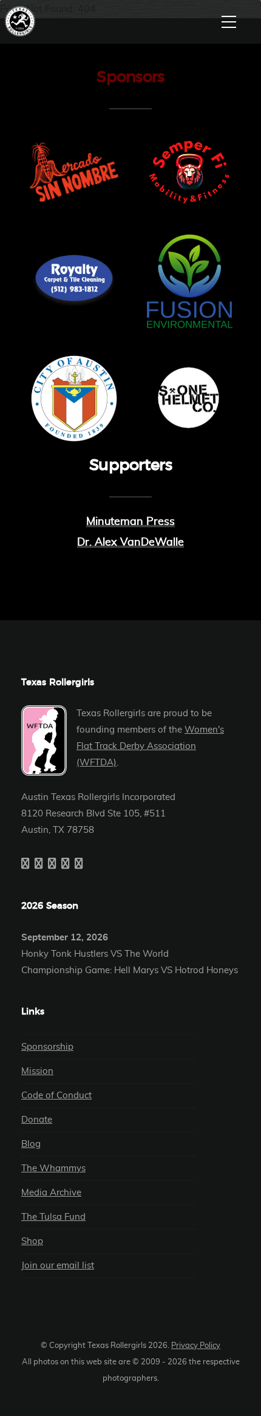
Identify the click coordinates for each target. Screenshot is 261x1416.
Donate (36, 1119)
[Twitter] (39, 864)
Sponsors (130, 77)
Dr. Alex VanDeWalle (130, 542)
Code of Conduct (56, 1095)
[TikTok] (79, 864)
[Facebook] (25, 864)
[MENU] (229, 22)
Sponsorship (47, 1047)
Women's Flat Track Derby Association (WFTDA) (150, 746)
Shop (32, 1241)
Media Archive (51, 1192)
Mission (37, 1071)
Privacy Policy (195, 1346)
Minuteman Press (130, 521)
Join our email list (57, 1265)
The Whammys (53, 1168)
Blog (31, 1144)
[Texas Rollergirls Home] (23, 21)
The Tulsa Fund (53, 1217)
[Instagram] (52, 864)
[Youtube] (65, 864)
